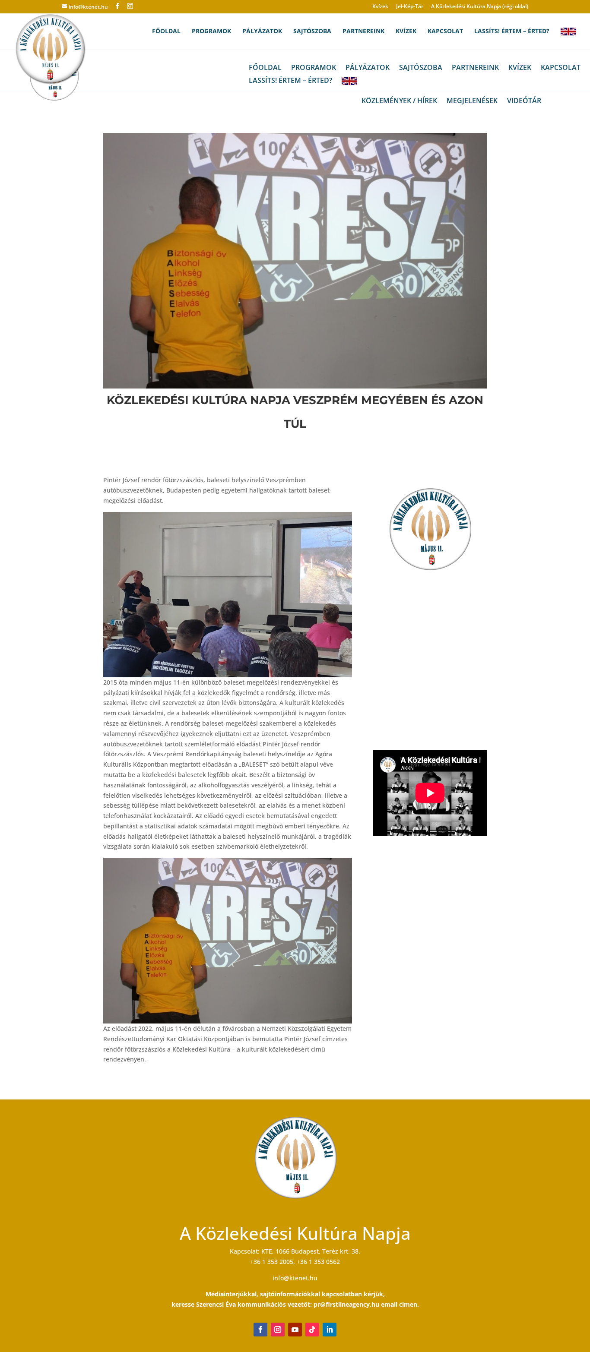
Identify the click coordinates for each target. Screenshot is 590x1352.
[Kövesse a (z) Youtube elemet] (295, 1329)
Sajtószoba (312, 31)
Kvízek (380, 7)
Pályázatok (262, 31)
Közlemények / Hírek (399, 101)
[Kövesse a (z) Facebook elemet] (260, 1329)
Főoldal (166, 31)
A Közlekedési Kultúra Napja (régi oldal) (479, 7)
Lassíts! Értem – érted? (511, 31)
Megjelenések (472, 101)
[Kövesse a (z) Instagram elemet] (278, 1329)
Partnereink (363, 31)
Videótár (524, 101)
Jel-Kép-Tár (409, 7)
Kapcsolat (445, 31)
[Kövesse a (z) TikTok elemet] (312, 1329)
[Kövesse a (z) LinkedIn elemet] (329, 1329)
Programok (211, 31)
